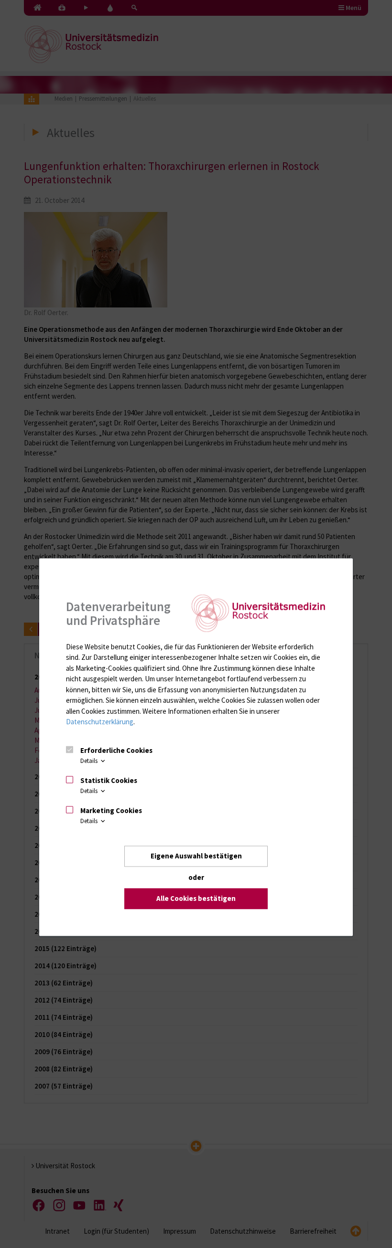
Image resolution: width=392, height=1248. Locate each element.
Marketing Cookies (111, 809)
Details (89, 761)
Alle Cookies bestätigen (196, 898)
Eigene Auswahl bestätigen (196, 855)
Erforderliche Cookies (116, 750)
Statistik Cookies (108, 779)
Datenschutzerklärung (99, 721)
